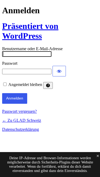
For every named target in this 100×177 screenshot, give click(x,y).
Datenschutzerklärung (20, 129)
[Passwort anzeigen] (59, 71)
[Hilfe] (48, 85)
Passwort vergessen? (19, 111)
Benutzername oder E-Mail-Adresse (32, 48)
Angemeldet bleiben (25, 84)
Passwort (9, 63)
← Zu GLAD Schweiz (21, 120)
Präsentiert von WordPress (30, 31)
